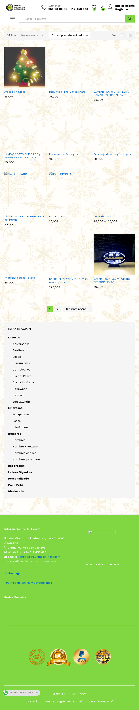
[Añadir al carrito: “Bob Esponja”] (65, 210)
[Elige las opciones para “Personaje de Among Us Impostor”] (109, 148)
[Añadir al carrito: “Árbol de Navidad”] (20, 86)
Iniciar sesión (125, 5)
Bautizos (18, 350)
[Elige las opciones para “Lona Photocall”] (109, 210)
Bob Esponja (57, 216)
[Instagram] (11, 606)
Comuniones (21, 363)
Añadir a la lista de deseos (28, 86)
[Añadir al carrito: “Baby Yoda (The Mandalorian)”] (65, 86)
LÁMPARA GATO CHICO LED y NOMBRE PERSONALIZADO (22, 156)
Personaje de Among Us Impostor (114, 154)
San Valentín (21, 401)
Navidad (18, 395)
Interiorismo (21, 427)
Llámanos (54, 5)
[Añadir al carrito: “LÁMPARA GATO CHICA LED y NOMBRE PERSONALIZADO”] (109, 86)
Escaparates (21, 414)
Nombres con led (24, 453)
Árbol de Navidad (15, 91)
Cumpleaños (21, 369)
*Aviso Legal (12, 573)
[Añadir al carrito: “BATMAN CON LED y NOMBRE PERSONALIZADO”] (109, 273)
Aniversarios (21, 344)
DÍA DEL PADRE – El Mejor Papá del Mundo (24, 218)
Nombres (18, 440)
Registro (121, 9)
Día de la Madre (23, 382)
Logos (16, 421)
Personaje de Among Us (63, 154)
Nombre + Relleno (25, 446)
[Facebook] (5, 606)
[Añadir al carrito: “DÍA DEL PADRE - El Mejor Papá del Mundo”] (20, 210)
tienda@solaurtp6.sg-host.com (39, 556)
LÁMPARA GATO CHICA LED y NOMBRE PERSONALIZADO (111, 93)
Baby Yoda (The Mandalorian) (67, 91)
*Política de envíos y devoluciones (28, 582)
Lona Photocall (103, 216)
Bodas (16, 356)
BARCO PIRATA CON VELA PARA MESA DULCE (68, 281)
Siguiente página (76, 308)
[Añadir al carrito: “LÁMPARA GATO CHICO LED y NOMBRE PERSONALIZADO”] (20, 148)
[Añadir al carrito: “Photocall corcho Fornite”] (20, 272)
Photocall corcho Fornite (19, 277)
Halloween (19, 388)
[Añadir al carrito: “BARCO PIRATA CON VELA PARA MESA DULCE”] (65, 273)
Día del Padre (21, 376)
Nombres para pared (27, 459)
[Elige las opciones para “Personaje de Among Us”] (65, 148)
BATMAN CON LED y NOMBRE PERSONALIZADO (112, 280)
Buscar (130, 19)
